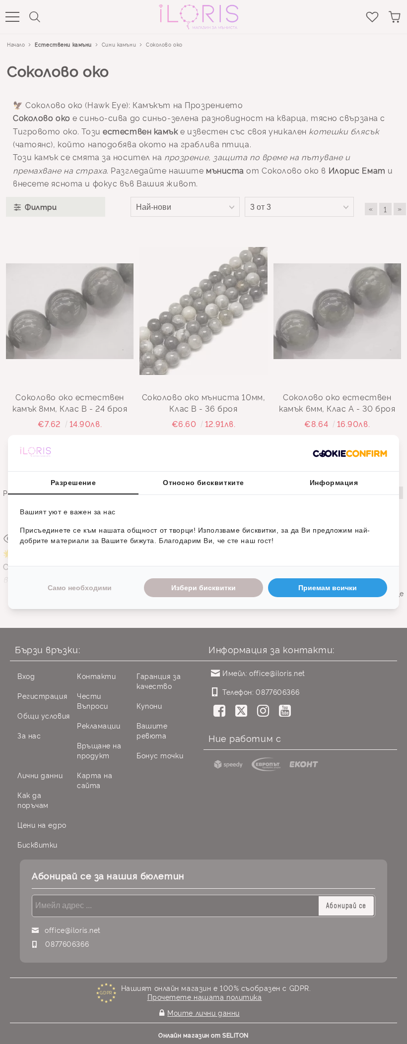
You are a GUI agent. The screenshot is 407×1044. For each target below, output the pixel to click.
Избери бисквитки (203, 588)
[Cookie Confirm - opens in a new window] (350, 453)
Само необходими (80, 588)
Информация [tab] (334, 483)
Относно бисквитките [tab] (203, 483)
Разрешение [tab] (73, 483)
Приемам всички (327, 588)
